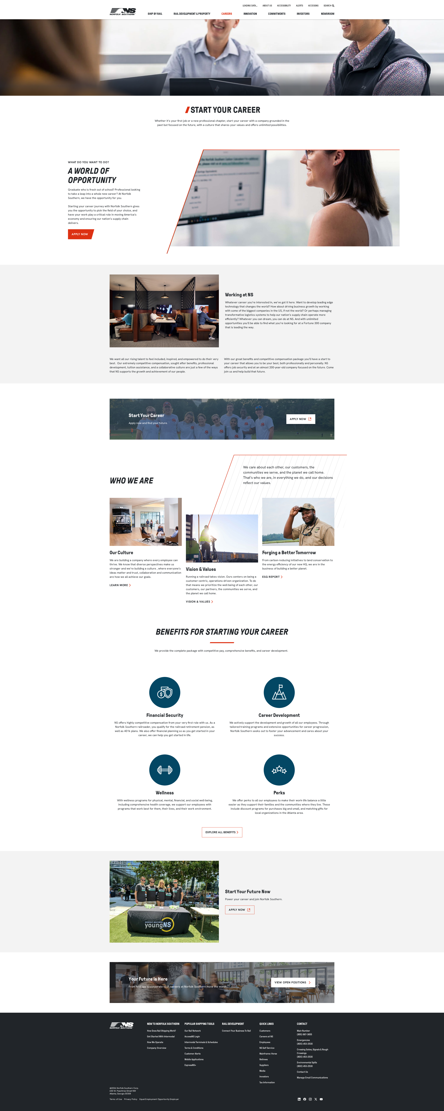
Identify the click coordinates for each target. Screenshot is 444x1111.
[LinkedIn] (299, 1099)
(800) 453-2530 (305, 1044)
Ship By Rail (155, 13)
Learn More (119, 585)
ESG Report (271, 577)
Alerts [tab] (299, 5)
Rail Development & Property (192, 13)
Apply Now (80, 234)
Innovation (250, 13)
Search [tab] (327, 5)
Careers (226, 13)
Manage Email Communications (312, 1077)
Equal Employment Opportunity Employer (159, 1099)
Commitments (276, 13)
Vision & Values (198, 601)
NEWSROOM (327, 13)
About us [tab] (267, 5)
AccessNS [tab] (313, 5)
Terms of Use (116, 1099)
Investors (303, 13)
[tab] (250, 5)
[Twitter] (315, 1099)
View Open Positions (290, 982)
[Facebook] (304, 1099)
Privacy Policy (130, 1099)
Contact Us (302, 1072)
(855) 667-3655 (304, 1034)
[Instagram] (310, 1099)
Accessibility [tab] (284, 5)
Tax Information (267, 1082)
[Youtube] (321, 1099)
